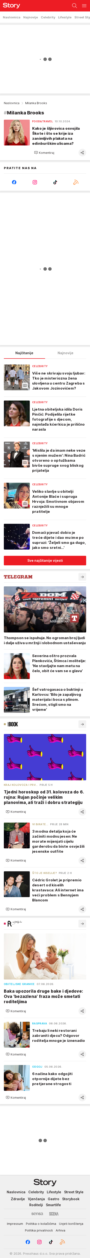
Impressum (15, 1224)
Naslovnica (11, 103)
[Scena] (54, 1214)
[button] (44, 152)
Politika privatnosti (39, 1230)
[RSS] (76, 182)
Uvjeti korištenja (71, 1224)
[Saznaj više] (82, 577)
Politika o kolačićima (41, 1224)
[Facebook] (14, 182)
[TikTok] (55, 182)
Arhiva (60, 1230)
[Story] (10, 6)
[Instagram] (34, 182)
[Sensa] (37, 1214)
